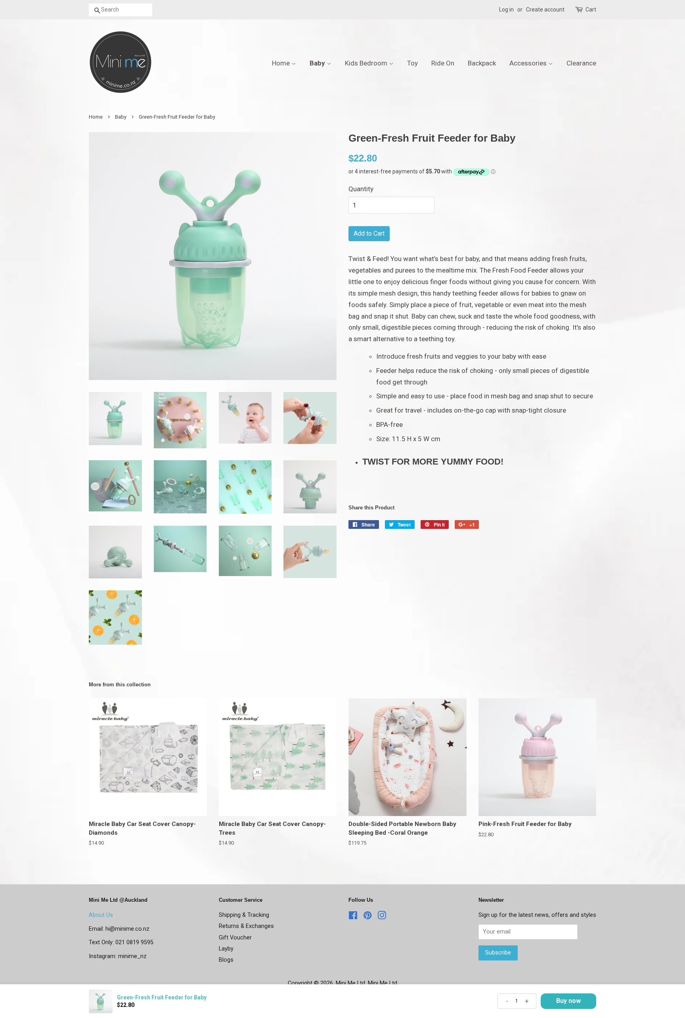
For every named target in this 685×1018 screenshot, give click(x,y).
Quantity (360, 189)
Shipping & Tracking (244, 915)
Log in (506, 9)
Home (281, 63)
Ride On (442, 63)
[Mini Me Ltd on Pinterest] (367, 917)
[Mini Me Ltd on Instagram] (381, 917)
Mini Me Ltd (350, 983)
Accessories (528, 63)
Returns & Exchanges (246, 926)
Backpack (482, 63)
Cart (591, 9)
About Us (101, 915)
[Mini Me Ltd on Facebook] (353, 917)
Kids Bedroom (367, 63)
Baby (318, 63)
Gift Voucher (235, 937)
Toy (412, 63)
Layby (226, 948)
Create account (545, 9)
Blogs (226, 960)
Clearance (581, 63)
